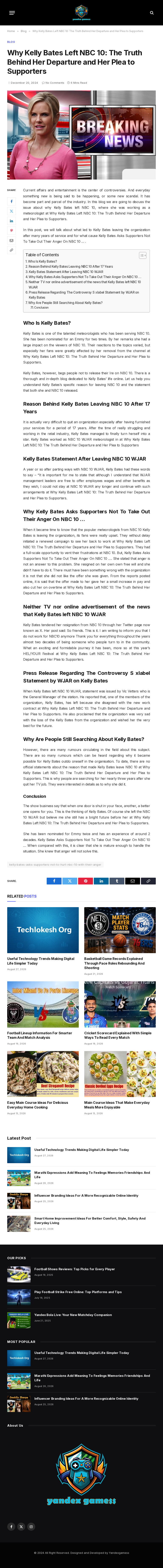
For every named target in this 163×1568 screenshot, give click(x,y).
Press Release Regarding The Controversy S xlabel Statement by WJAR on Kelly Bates (84, 294)
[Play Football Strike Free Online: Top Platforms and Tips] (19, 1297)
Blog (11, 41)
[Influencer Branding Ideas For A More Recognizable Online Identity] (19, 1201)
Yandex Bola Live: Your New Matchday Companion (73, 1315)
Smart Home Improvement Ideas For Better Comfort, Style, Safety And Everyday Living (89, 1220)
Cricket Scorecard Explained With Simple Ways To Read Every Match (118, 1035)
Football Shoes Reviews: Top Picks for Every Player (74, 1269)
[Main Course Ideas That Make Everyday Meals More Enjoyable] (120, 1074)
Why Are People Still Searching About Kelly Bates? (65, 303)
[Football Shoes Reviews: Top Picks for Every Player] (19, 1274)
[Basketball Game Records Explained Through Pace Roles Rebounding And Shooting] (120, 930)
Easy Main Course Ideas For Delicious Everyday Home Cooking (37, 1104)
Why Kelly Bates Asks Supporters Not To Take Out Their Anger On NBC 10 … (85, 277)
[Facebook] (11, 201)
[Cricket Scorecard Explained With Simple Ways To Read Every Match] (120, 1004)
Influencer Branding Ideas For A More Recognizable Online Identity (86, 1195)
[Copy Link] (11, 250)
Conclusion (41, 307)
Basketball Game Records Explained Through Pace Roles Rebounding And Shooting (114, 963)
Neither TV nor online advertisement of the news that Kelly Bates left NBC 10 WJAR (85, 284)
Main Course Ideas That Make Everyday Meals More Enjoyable (117, 1104)
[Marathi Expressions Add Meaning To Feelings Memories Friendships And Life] (19, 1178)
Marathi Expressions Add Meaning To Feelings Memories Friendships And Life (92, 1175)
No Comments (55, 82)
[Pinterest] (11, 231)
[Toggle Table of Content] (140, 255)
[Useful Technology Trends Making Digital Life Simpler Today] (43, 930)
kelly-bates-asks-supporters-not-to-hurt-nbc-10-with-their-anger (55, 864)
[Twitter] (11, 211)
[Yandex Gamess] (81, 12)
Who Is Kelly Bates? (42, 261)
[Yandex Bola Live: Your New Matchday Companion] (19, 1320)
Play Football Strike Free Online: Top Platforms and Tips (78, 1292)
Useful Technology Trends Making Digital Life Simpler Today (40, 961)
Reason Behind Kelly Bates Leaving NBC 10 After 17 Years (71, 267)
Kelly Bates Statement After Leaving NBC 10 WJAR (66, 272)
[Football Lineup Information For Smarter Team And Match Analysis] (43, 1004)
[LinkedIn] (11, 221)
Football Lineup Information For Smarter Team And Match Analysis (39, 1035)
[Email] (11, 240)
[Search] (151, 13)
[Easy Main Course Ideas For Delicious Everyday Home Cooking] (43, 1074)
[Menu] (12, 13)
